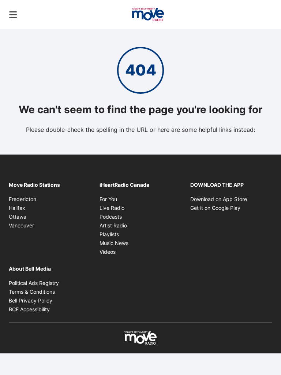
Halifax (17, 208)
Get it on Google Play (215, 208)
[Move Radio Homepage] (148, 14)
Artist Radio (113, 225)
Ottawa (17, 217)
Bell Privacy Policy (30, 300)
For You (108, 199)
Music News (114, 243)
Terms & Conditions (32, 292)
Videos (108, 252)
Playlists (109, 234)
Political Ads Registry (34, 283)
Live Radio (112, 208)
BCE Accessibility (29, 309)
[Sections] (13, 14)
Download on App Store (218, 199)
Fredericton (22, 199)
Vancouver (21, 225)
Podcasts (111, 217)
